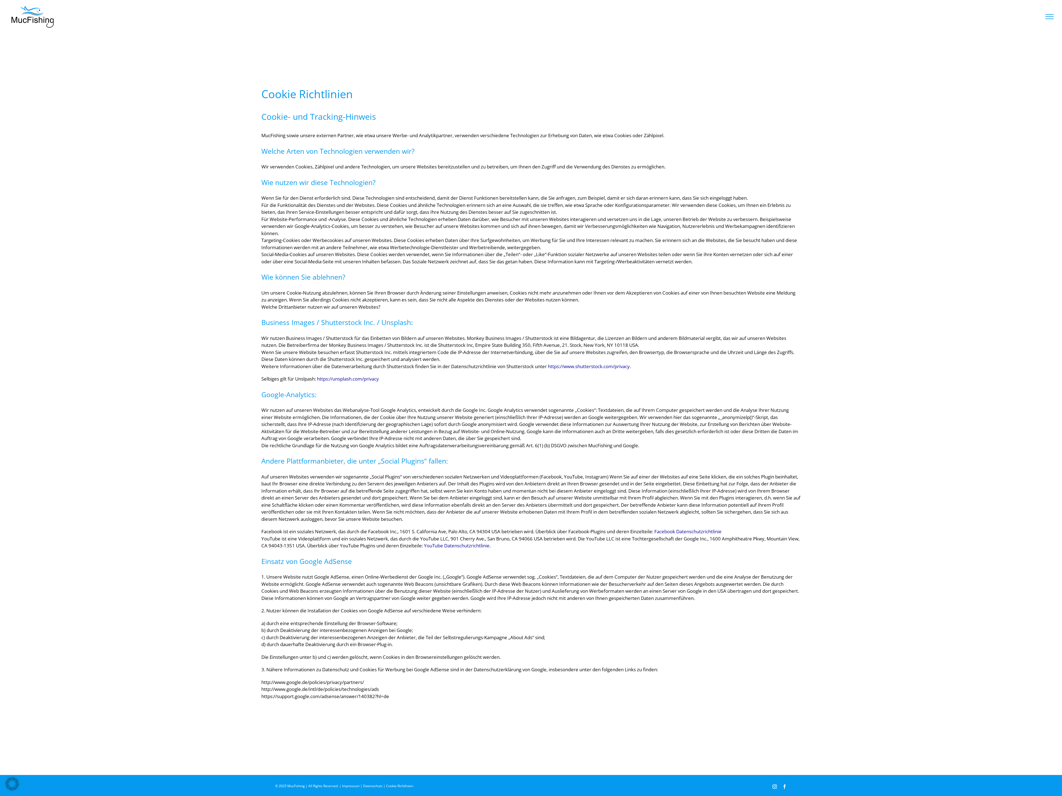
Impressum (351, 786)
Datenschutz (372, 786)
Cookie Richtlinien (399, 786)
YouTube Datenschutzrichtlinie (457, 545)
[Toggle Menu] (1049, 16)
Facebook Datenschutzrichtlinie (688, 531)
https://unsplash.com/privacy (348, 379)
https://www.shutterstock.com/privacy (589, 366)
